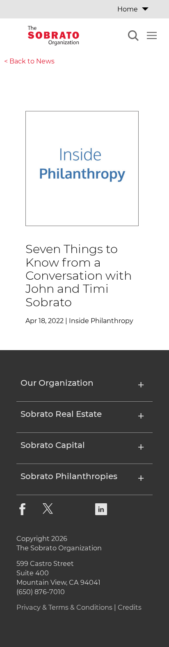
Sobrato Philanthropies (69, 476)
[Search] (133, 36)
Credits (130, 607)
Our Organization (57, 383)
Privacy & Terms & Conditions (64, 607)
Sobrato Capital (53, 445)
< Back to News (29, 61)
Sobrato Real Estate (61, 414)
